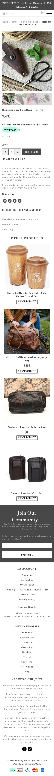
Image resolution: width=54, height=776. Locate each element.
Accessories (27, 638)
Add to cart (31, 151)
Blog (27, 672)
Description (9, 210)
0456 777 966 (31, 613)
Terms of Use (27, 595)
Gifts (15, 22)
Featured (27, 633)
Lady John (27, 662)
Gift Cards (27, 667)
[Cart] (43, 13)
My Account (27, 585)
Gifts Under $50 (29, 22)
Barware (27, 642)
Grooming (27, 647)
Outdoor (27, 652)
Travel (27, 657)
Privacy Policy (27, 600)
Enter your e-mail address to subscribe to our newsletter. (26, 537)
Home (5, 22)
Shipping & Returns (30, 210)
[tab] (9, 211)
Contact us (27, 580)
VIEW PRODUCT (27, 301)
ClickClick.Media (33, 764)
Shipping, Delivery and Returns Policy (27, 590)
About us (27, 575)
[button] (13, 159)
